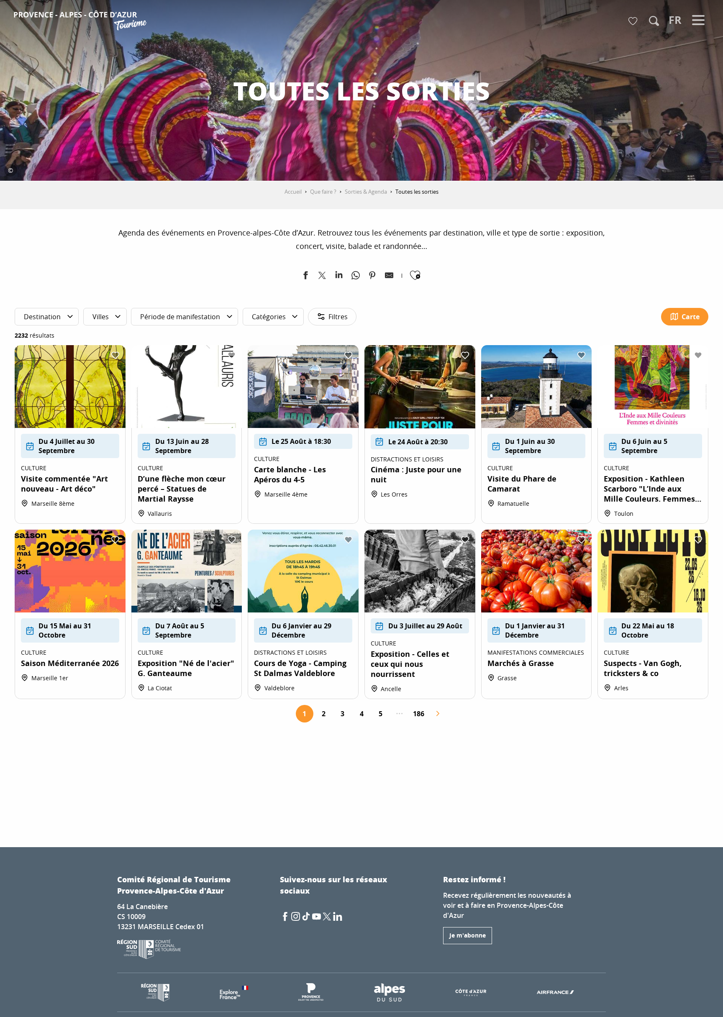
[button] (654, 21)
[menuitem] (81, 21)
